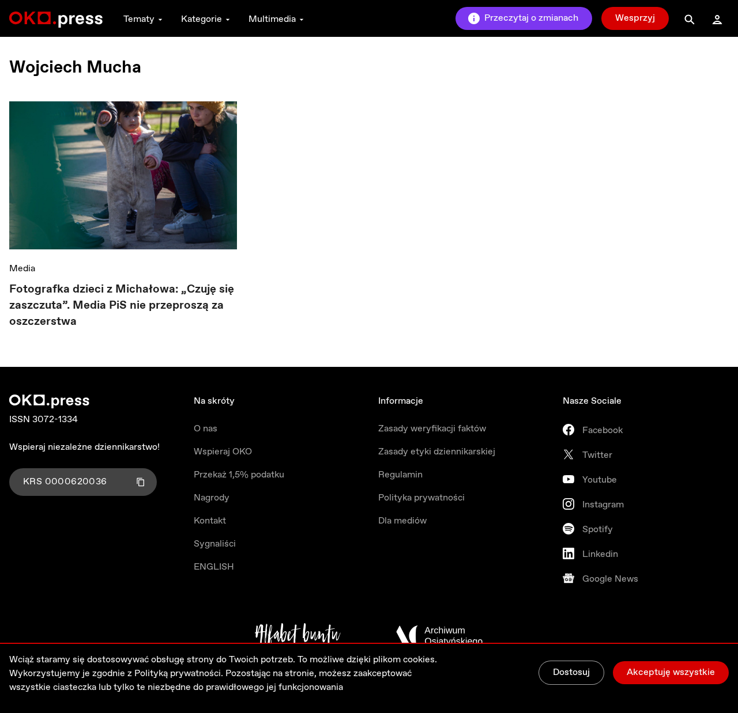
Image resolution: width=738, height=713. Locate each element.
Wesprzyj (635, 18)
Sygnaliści (215, 544)
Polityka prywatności (421, 498)
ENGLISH (214, 567)
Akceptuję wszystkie (671, 672)
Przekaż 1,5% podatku (239, 475)
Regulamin (400, 475)
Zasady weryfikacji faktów (432, 429)
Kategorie (201, 19)
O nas (205, 429)
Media (22, 269)
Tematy (139, 19)
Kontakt (210, 521)
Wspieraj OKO (223, 452)
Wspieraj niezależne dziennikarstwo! (84, 447)
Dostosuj (571, 672)
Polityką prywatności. (178, 674)
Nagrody (211, 498)
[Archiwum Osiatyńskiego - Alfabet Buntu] (298, 635)
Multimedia (272, 19)
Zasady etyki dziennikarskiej (436, 452)
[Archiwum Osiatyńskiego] (439, 635)
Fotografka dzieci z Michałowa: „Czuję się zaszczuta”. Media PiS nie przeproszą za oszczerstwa (121, 305)
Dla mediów (402, 521)
